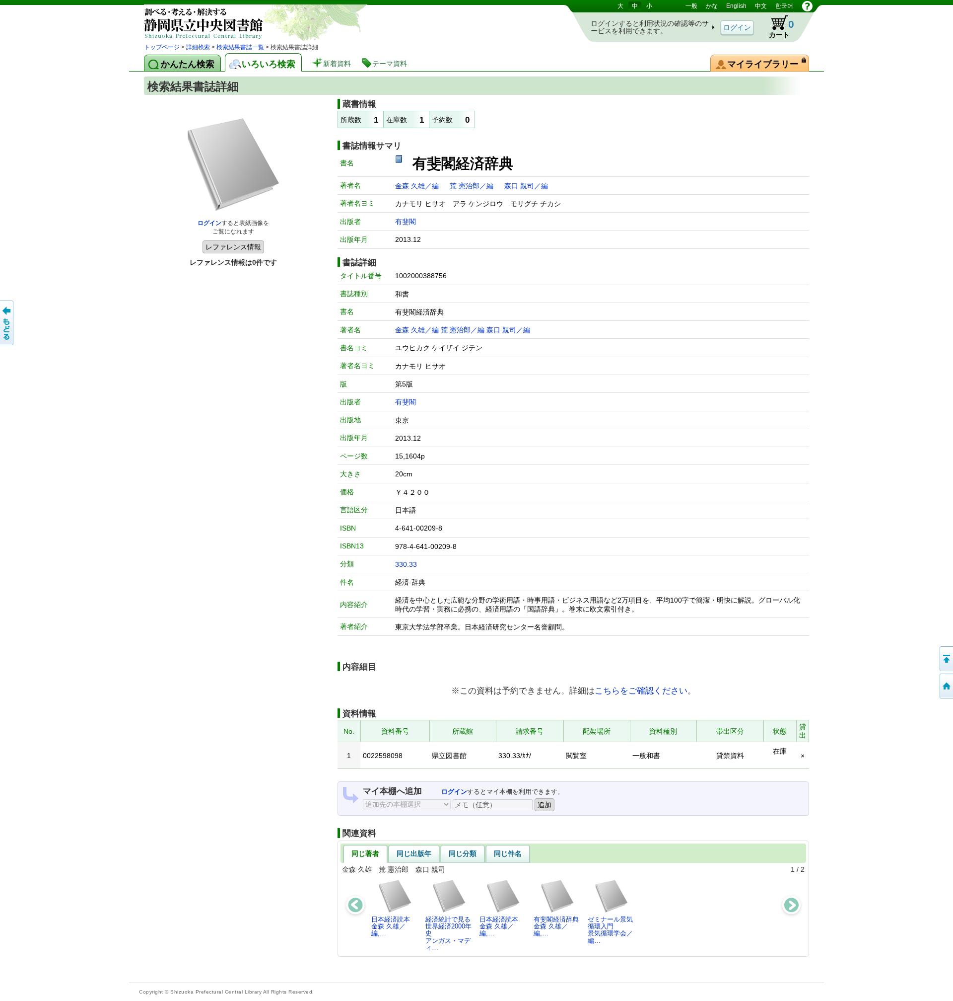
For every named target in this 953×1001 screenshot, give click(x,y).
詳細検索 (198, 47)
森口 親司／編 (526, 186)
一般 (691, 5)
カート (776, 27)
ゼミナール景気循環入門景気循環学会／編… (610, 930)
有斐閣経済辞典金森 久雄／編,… (556, 926)
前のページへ (7, 323)
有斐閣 (405, 222)
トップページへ (945, 686)
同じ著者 (365, 853)
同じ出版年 (414, 853)
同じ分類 (462, 853)
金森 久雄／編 (418, 186)
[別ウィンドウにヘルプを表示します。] (807, 5)
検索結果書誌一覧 (240, 47)
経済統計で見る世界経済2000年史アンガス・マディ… (448, 933)
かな (712, 5)
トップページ (162, 47)
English (736, 5)
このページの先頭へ (945, 658)
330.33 (406, 564)
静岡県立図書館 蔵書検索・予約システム (248, 21)
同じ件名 (508, 853)
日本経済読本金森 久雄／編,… (390, 926)
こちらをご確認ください (641, 690)
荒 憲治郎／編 (472, 186)
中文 (761, 5)
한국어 (784, 5)
